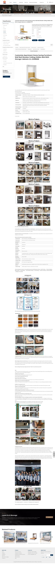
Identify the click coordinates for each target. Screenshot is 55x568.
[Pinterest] (48, 557)
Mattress (4, 38)
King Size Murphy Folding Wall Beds (21, 49)
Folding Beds (30, 49)
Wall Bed (17, 47)
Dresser (4, 36)
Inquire (35, 40)
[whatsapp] (49, 557)
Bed (3, 27)
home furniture (33, 47)
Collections (3, 554)
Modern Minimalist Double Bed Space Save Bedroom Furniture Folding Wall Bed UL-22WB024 (9, 543)
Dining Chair (4, 50)
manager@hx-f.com (33, 554)
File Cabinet (4, 61)
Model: (33, 29)
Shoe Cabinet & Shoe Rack (6, 45)
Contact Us (3, 558)
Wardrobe (4, 30)
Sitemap (35, 561)
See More (49, 517)
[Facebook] (41, 557)
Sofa (3, 66)
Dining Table (5, 49)
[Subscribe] (51, 555)
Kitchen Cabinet (5, 52)
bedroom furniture (40, 47)
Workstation (5, 64)
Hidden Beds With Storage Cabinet (25, 47)
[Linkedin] (43, 557)
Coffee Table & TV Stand (6, 42)
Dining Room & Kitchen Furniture (8, 47)
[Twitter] (44, 557)
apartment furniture (36, 49)
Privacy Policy (39, 561)
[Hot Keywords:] (48, 2)
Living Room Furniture (6, 40)
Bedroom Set (5, 25)
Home (3, 551)
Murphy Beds (43, 49)
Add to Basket (41, 40)
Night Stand (4, 33)
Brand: (33, 30)
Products (3, 553)
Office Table (5, 59)
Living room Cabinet (6, 43)
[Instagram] (46, 557)
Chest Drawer (5, 35)
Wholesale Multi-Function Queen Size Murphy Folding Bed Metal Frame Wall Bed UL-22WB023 (21, 543)
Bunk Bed (4, 28)
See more (6, 76)
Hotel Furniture (5, 54)
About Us (3, 555)
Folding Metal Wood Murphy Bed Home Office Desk (33, 543)
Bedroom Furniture (6, 23)
